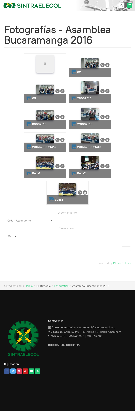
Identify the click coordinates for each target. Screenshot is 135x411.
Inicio (29, 286)
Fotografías (61, 286)
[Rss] (37, 371)
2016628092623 (44, 147)
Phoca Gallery (122, 263)
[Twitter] (13, 371)
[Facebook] (6, 371)
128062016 (84, 124)
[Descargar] (107, 64)
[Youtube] (25, 371)
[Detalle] (102, 64)
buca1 (36, 173)
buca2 (81, 173)
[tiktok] (31, 371)
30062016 (39, 124)
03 (34, 98)
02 (79, 72)
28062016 (84, 98)
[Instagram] (19, 371)
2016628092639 (89, 147)
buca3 (59, 200)
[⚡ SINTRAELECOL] (32, 5)
